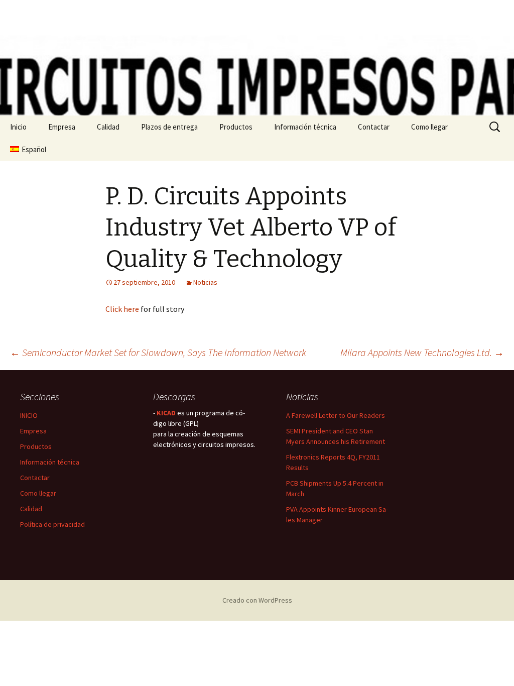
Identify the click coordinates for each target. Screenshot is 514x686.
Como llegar (429, 127)
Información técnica (305, 127)
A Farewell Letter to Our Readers (335, 415)
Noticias (205, 282)
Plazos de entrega (169, 127)
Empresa (61, 127)
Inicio (18, 127)
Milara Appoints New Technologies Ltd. (422, 352)
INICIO (29, 415)
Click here (122, 309)
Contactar (374, 127)
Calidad (108, 127)
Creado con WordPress (257, 600)
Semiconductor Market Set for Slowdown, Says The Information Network (158, 352)
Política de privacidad (52, 524)
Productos (235, 127)
